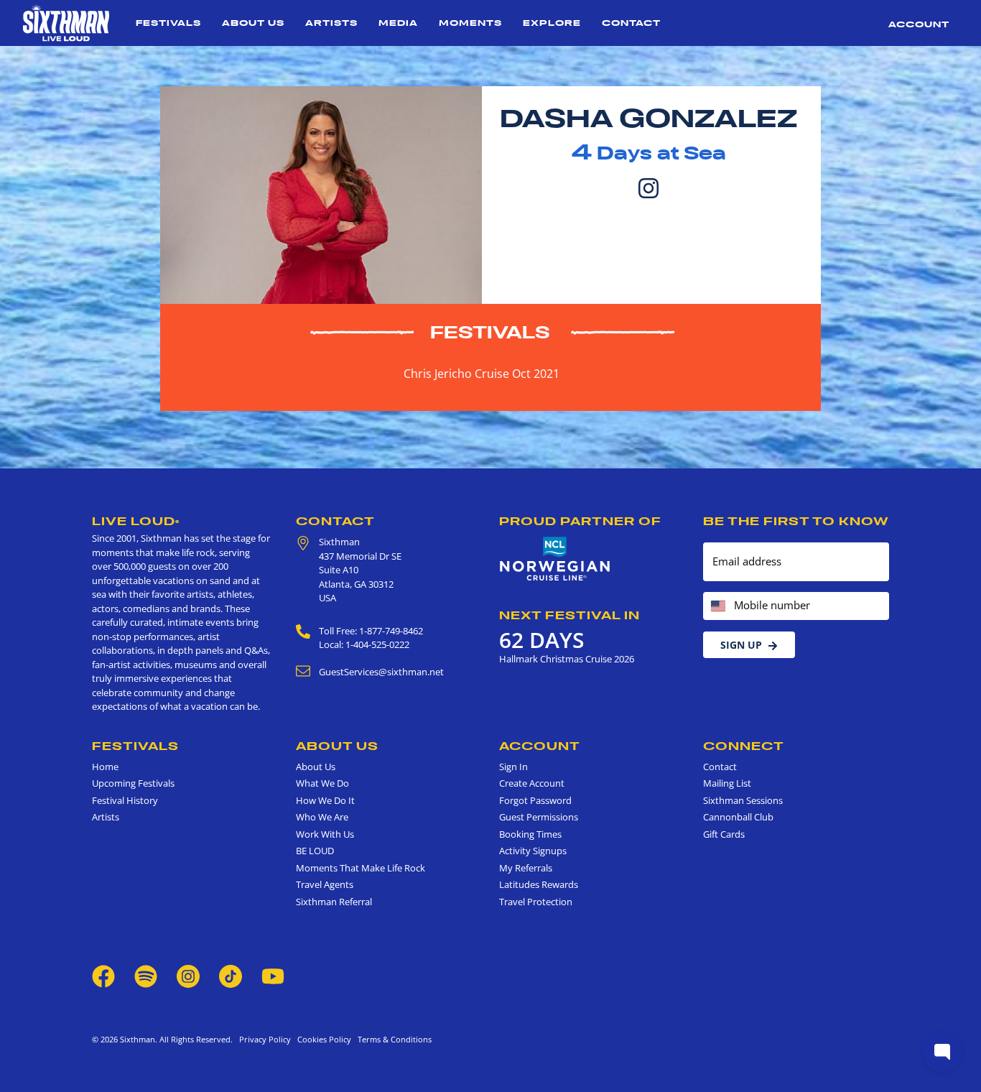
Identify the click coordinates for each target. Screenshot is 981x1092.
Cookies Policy (322, 1039)
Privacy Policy (265, 1039)
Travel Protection (535, 901)
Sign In (513, 766)
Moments (470, 22)
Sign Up (741, 644)
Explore (552, 22)
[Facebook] (103, 975)
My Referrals (525, 867)
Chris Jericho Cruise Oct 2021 (481, 373)
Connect (743, 746)
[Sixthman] (66, 23)
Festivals (168, 22)
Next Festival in (569, 615)
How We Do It (325, 800)
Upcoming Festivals (133, 783)
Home (105, 766)
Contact (631, 22)
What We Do (322, 783)
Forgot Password (535, 800)
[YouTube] (272, 975)
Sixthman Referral (334, 901)
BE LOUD (315, 850)
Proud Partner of (580, 521)
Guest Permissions (538, 816)
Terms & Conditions (392, 1039)
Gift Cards (724, 834)
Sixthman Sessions (743, 800)
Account (918, 24)
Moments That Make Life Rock (360, 867)
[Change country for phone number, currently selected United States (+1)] (717, 606)
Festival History (125, 800)
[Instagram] (648, 187)
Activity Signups (533, 850)
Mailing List (727, 783)
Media (398, 22)
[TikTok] (231, 975)
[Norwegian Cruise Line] (555, 559)
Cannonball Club (738, 816)
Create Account (531, 783)
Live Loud (136, 521)
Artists (331, 22)
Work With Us (325, 834)
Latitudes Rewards (538, 884)
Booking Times (530, 834)
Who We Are (322, 816)
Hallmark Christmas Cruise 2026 (566, 658)
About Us (253, 22)
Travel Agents (324, 884)
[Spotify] (145, 975)
